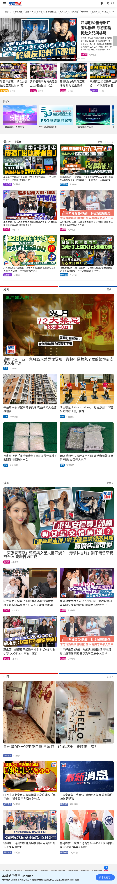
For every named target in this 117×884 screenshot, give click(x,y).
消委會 (39, 12)
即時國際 (4, 91)
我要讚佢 (74, 12)
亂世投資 (63, 12)
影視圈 (6, 229)
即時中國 (7, 756)
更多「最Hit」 (104, 142)
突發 (6, 417)
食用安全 (64, 91)
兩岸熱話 (7, 852)
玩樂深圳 (85, 12)
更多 (109, 289)
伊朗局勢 (18, 12)
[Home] (15, 3)
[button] (115, 41)
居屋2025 (29, 12)
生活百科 (85, 54)
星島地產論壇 (51, 12)
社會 (92, 91)
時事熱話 (34, 91)
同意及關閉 (104, 877)
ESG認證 (104, 12)
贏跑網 (94, 12)
